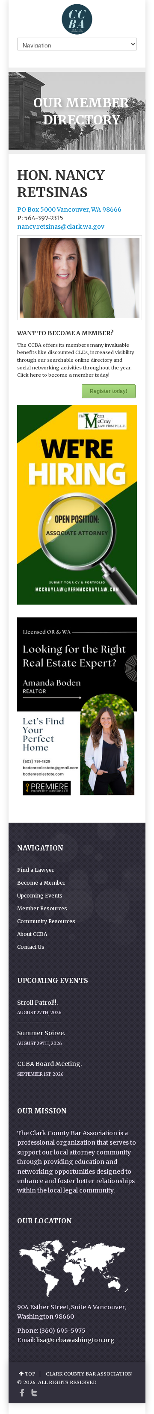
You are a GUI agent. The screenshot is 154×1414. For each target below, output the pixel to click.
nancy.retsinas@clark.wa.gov (60, 226)
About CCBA (32, 934)
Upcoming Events (39, 895)
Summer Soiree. (41, 1033)
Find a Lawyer (35, 870)
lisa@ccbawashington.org (75, 1340)
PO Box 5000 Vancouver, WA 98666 (69, 209)
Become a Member (41, 883)
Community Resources (46, 921)
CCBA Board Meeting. (49, 1064)
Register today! (108, 391)
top (30, 1374)
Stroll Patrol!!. (37, 1003)
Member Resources (42, 908)
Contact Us (30, 947)
